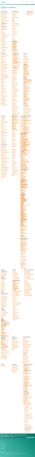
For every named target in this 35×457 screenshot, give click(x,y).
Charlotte (4, 273)
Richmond (15, 369)
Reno (2, 334)
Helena (23, 267)
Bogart (15, 59)
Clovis (14, 30)
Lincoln (3, 344)
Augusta (16, 58)
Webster (3, 307)
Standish (23, 165)
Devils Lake (3, 280)
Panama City (3, 93)
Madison (27, 382)
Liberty (3, 164)
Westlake (15, 317)
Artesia (14, 16)
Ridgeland (15, 347)
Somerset (4, 173)
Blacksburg (15, 366)
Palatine (26, 94)
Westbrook (24, 168)
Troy (14, 308)
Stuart (3, 102)
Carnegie (27, 277)
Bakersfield (15, 17)
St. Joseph (23, 228)
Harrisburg (27, 285)
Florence (3, 16)
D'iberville (24, 244)
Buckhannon (28, 397)
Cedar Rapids (25, 61)
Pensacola (4, 96)
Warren (15, 309)
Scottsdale (4, 47)
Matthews (4, 274)
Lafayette (15, 123)
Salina (3, 140)
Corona (14, 31)
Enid (14, 282)
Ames (25, 55)
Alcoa (24, 338)
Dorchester (24, 133)
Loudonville (16, 294)
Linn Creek (22, 216)
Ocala (3, 87)
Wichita (3, 142)
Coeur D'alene (25, 66)
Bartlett (25, 340)
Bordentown (5, 313)
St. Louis (22, 231)
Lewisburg (27, 405)
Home (2, 435)
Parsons (3, 139)
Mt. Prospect (26, 89)
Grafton (3, 284)
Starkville (23, 261)
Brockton (23, 126)
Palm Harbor (3, 90)
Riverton (3, 366)
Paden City (26, 411)
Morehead (4, 169)
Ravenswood (28, 417)
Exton (26, 282)
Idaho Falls (25, 69)
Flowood (23, 246)
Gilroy (13, 52)
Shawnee (15, 287)
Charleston (15, 341)
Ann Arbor (22, 171)
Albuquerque (5, 322)
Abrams (26, 372)
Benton (3, 25)
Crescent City (15, 35)
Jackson (25, 349)
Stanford (3, 175)
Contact (6, 435)
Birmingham (5, 13)
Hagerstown (24, 145)
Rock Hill (13, 349)
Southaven (24, 259)
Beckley (26, 394)
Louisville (4, 166)
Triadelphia (28, 426)
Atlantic (25, 58)
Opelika (3, 22)
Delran (3, 316)
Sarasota (4, 100)
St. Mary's (26, 423)
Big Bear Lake (13, 20)
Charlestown (25, 128)
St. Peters (22, 234)
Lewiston (23, 156)
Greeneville (26, 347)
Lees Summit (23, 213)
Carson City (3, 327)
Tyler (24, 400)
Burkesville (4, 151)
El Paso (24, 375)
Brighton (14, 46)
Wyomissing (28, 295)
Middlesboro (5, 167)
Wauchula (4, 105)
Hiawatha (26, 75)
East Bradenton (4, 74)
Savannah (16, 66)
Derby (3, 117)
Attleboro (23, 117)
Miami (3, 85)
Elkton (22, 141)
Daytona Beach (3, 69)
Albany (15, 55)
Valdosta (16, 67)
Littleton (14, 49)
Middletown (30, 13)
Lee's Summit (23, 210)
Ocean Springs (23, 255)
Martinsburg (28, 408)
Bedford (25, 108)
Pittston (26, 292)
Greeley (14, 48)
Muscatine (26, 88)
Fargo (3, 283)
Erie (25, 280)
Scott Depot (26, 420)
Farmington (4, 323)
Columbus (16, 61)
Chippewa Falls (27, 374)
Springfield (26, 99)
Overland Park (4, 136)
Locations (11, 435)
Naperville (26, 91)
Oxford (23, 258)
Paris (24, 388)
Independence (25, 205)
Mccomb (23, 250)
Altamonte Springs (4, 55)
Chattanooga (27, 344)
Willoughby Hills (16, 319)
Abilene (25, 355)
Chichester (4, 298)
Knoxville (25, 350)
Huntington (28, 403)
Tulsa (14, 290)
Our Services (3, 446)
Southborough (25, 169)
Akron (14, 271)
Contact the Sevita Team (8, 453)
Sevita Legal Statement (19, 453)
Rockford (26, 97)
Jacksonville (5, 78)
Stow (14, 306)
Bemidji (23, 189)
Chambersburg (29, 279)
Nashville (26, 352)
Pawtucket (4, 346)
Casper (26, 430)
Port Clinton (15, 301)
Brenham (26, 362)
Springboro (16, 305)
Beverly (23, 122)
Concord (3, 299)
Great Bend (3, 124)
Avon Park (2, 58)
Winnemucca (5, 335)
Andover (3, 311)
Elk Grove (14, 38)
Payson (3, 41)
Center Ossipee (3, 295)
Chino (14, 28)
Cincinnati (16, 277)
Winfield (3, 143)
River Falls (25, 387)
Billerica (23, 123)
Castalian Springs (26, 342)
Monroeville (28, 288)
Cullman (3, 14)
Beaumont (26, 361)
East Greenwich (4, 342)
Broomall (27, 276)
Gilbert (3, 38)
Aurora (14, 44)
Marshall (23, 215)
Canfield (15, 274)
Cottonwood (5, 35)
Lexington (4, 163)
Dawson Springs (3, 156)
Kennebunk (24, 154)
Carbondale (27, 82)
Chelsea (23, 178)
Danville (3, 154)
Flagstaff (4, 37)
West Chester (15, 314)
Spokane (27, 369)
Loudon (3, 304)
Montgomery (5, 20)
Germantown (25, 144)
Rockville (23, 150)
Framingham (25, 140)
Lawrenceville (5, 325)
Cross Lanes (26, 399)
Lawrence (4, 130)
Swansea (26, 101)
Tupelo (23, 262)
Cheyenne (27, 432)
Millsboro (29, 14)
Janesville (27, 378)
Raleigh (3, 276)
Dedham (23, 131)
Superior (27, 390)
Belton (23, 196)
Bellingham (24, 120)
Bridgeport (27, 396)
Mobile (3, 19)
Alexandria (24, 185)
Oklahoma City (16, 284)
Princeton (27, 415)
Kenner (14, 122)
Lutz (2, 84)
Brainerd (23, 191)
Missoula (23, 268)
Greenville (15, 346)
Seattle (26, 367)
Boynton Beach (3, 61)
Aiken (13, 340)
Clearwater (4, 67)
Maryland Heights (24, 219)
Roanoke (14, 370)
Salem (14, 372)
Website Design (7, 454)
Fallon (3, 329)
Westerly (3, 349)
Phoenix (3, 43)
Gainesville (4, 76)
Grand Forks (3, 286)
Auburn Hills (23, 174)
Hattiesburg (24, 249)
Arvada (14, 43)
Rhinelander (28, 385)
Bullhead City (3, 30)
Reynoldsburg (17, 303)
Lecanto (3, 82)
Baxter (22, 188)
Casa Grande (3, 33)
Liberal (3, 131)
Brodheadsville (29, 274)
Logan (26, 406)
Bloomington (27, 79)
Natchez (23, 253)
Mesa (2, 40)
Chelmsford (24, 130)
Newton (3, 134)
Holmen (26, 376)
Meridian (26, 72)
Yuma (3, 52)
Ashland (3, 146)
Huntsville (4, 17)
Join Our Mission (4, 443)
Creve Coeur (22, 202)
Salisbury (4, 305)
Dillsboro (26, 113)
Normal (25, 93)
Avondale (4, 28)
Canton (23, 177)
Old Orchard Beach (23, 159)
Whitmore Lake (24, 223)
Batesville (24, 240)
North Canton (15, 298)
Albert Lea (22, 182)
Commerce (17, 62)
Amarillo (25, 356)
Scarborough (25, 162)
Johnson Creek (27, 380)
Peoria (25, 96)
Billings (23, 265)
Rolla (22, 225)
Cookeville (26, 346)
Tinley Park (25, 103)
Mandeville (15, 130)
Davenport (26, 70)
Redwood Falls (23, 231)
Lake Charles (14, 125)
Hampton (15, 367)
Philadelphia (28, 289)
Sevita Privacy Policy (25, 453)
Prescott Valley (3, 45)
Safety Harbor (3, 98)
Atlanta (15, 56)
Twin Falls (24, 75)
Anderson (26, 106)
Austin (23, 186)
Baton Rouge (14, 118)
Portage (26, 384)
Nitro (25, 409)
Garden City (3, 119)
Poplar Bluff (23, 222)
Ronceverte (28, 418)
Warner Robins (15, 69)
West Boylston (23, 176)
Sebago (23, 163)
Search (22, 2)
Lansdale (27, 286)
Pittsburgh (27, 291)
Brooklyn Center (23, 193)
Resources (3, 448)
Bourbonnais (27, 81)
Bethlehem (27, 273)
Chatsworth (15, 25)
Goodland (4, 122)
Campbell (15, 24)
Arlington (26, 358)
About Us (2, 441)
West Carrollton (16, 311)
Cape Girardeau (24, 198)
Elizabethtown (5, 158)
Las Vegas (3, 331)
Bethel (14, 273)
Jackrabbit (11, 454)
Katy (24, 381)
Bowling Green (3, 148)
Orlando (3, 88)
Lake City (2, 80)
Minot (2, 289)
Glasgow (4, 160)
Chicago (26, 84)
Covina (14, 33)
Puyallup (27, 366)
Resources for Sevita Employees (20, 435)
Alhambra (15, 13)
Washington (28, 294)
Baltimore (24, 135)
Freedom (4, 302)
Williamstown (28, 428)
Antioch (14, 14)
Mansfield (16, 295)
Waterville (24, 166)
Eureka (14, 40)
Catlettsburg (5, 152)
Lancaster (16, 292)
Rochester (24, 233)
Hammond (15, 120)
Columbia (24, 139)
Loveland (15, 51)
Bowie (22, 138)
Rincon (15, 64)
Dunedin (3, 72)
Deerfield (4, 301)
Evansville (26, 114)
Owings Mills (23, 147)
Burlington (26, 59)
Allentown (27, 271)
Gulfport (23, 247)
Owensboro (4, 170)
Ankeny (25, 56)
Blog (12, 436)
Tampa (3, 103)
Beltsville (23, 136)
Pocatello (26, 73)
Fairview (26, 283)
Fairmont (27, 402)
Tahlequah (16, 288)
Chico (14, 27)
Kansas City (3, 127)
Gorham (23, 153)
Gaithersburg (25, 142)
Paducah (4, 172)
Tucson (3, 49)
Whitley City (3, 177)
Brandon (3, 66)
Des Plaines (25, 86)
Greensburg (4, 161)
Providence (4, 347)
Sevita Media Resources (5, 436)
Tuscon (3, 50)
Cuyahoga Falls (16, 281)
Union (22, 237)
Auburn (23, 119)
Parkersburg (28, 414)
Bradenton (4, 64)
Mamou (14, 128)
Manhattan (4, 133)
